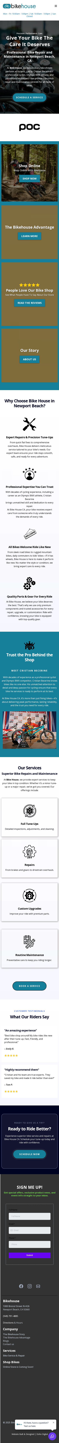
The (5, 1337)
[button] (56, 6)
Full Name (13, 1210)
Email (12, 1224)
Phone (12, 1238)
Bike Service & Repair (14, 1355)
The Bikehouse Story (14, 1334)
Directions (8, 1322)
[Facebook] (21, 1286)
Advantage (24, 1337)
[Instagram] (29, 1286)
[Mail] (38, 1286)
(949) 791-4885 (10, 1316)
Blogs (6, 1340)
